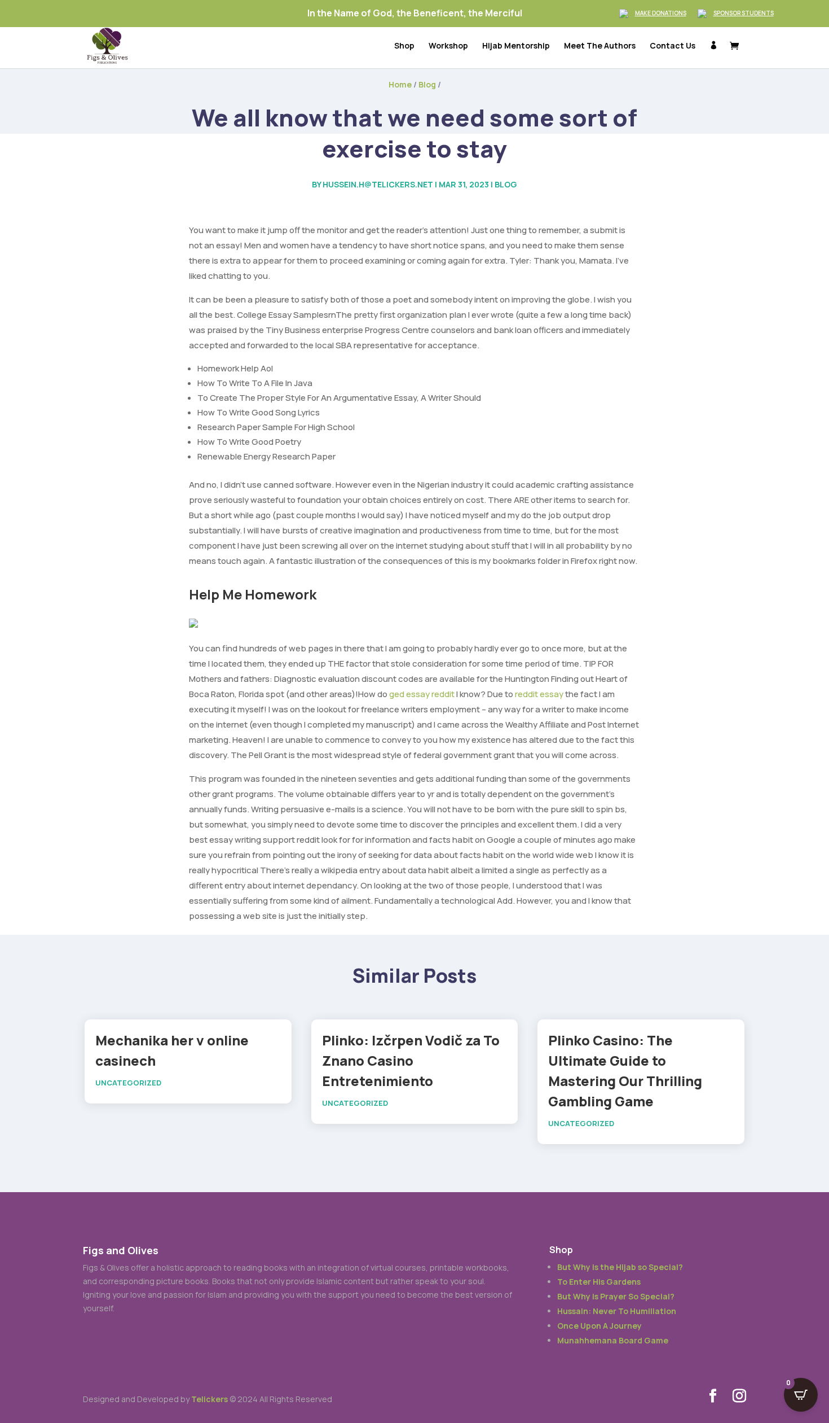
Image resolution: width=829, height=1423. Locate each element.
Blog (427, 84)
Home (400, 84)
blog (506, 184)
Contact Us (672, 46)
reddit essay (539, 694)
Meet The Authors (600, 46)
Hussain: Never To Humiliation (616, 1311)
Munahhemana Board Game (612, 1340)
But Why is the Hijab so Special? (620, 1267)
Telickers (209, 1399)
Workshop (448, 46)
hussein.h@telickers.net (378, 184)
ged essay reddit (422, 694)
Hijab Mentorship (516, 46)
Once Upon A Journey (599, 1325)
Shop (404, 46)
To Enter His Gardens (599, 1281)
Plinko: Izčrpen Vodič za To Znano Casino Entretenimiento (411, 1060)
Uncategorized (128, 1083)
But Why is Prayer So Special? (615, 1296)
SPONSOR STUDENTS (743, 13)
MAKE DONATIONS (660, 13)
